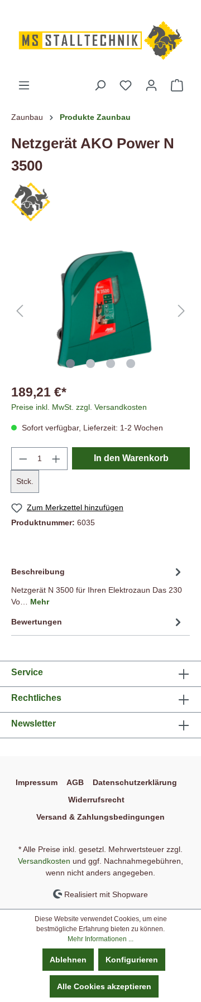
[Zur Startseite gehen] (100, 39)
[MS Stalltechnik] (30, 200)
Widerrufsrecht (96, 799)
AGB (75, 782)
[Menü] (24, 85)
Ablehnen (68, 959)
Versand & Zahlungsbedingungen (100, 816)
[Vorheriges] (19, 311)
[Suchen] (100, 85)
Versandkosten (44, 860)
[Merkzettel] (125, 85)
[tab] (97, 585)
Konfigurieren (132, 959)
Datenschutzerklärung (135, 782)
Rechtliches (36, 698)
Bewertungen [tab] (36, 621)
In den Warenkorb (131, 458)
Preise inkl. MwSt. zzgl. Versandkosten (79, 407)
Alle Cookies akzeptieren (104, 986)
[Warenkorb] (177, 85)
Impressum (37, 782)
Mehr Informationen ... (100, 939)
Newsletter (33, 723)
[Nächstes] (181, 311)
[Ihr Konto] (151, 85)
